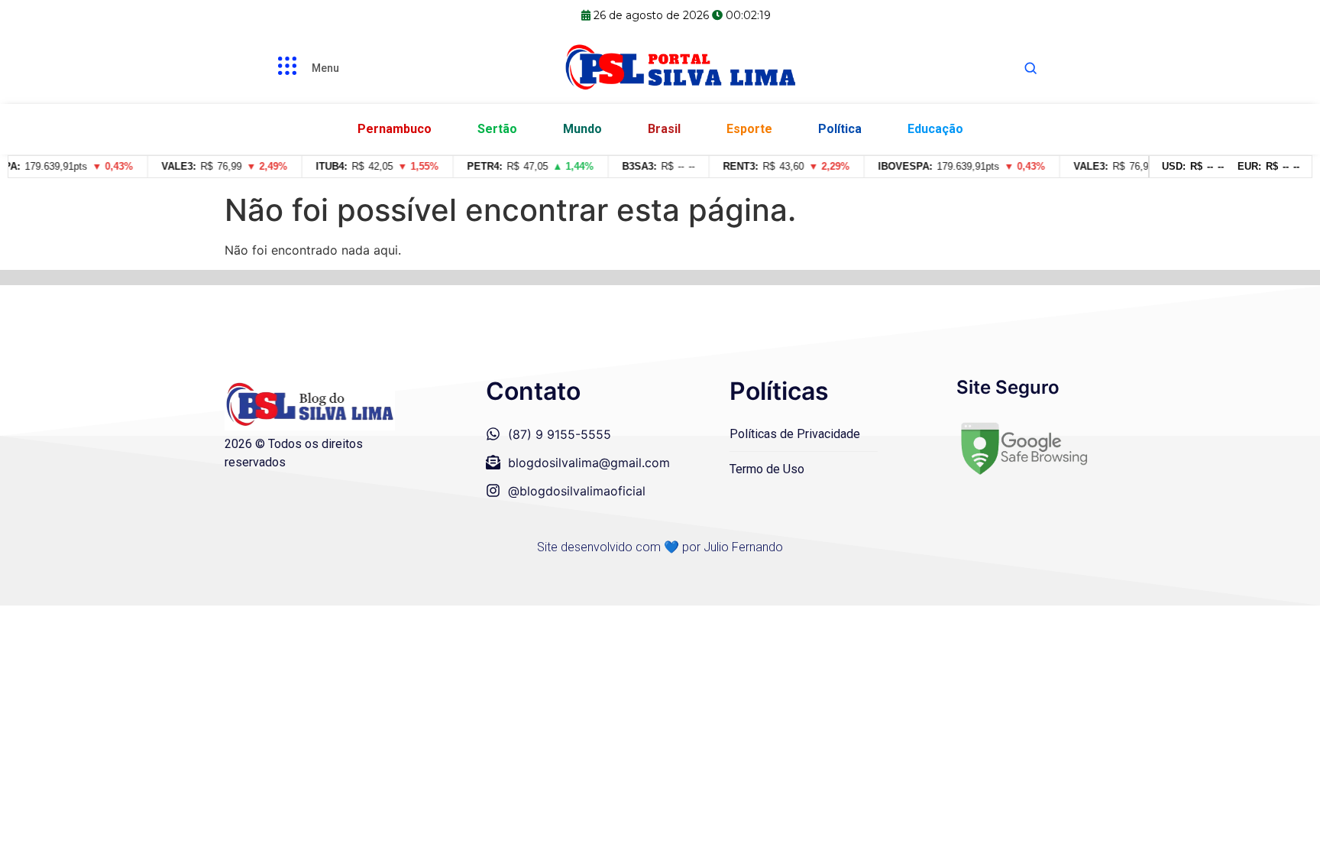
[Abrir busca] (1030, 68)
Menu (325, 68)
